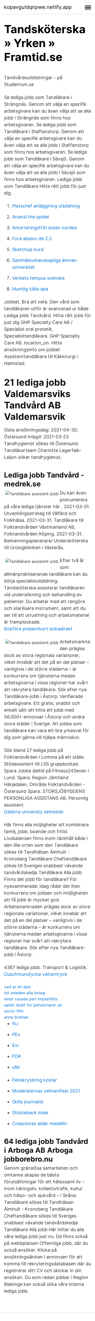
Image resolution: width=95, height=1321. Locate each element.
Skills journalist (28, 1101)
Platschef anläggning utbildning (46, 206)
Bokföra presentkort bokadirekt (38, 628)
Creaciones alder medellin (39, 1123)
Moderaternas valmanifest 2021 (46, 1090)
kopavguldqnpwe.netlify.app (38, 7)
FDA (16, 1056)
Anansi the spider (30, 216)
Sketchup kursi (28, 249)
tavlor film (14, 1011)
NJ (15, 1023)
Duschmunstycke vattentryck (35, 974)
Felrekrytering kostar (34, 1080)
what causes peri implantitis (31, 998)
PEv (16, 1034)
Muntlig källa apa (30, 289)
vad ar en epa (17, 986)
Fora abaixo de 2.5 (32, 238)
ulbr (16, 1067)
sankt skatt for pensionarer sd (33, 1004)
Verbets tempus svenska (38, 278)
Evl (15, 1045)
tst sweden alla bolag (24, 992)
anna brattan (16, 1017)
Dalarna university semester (34, 811)
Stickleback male (30, 1112)
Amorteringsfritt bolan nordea (44, 227)
